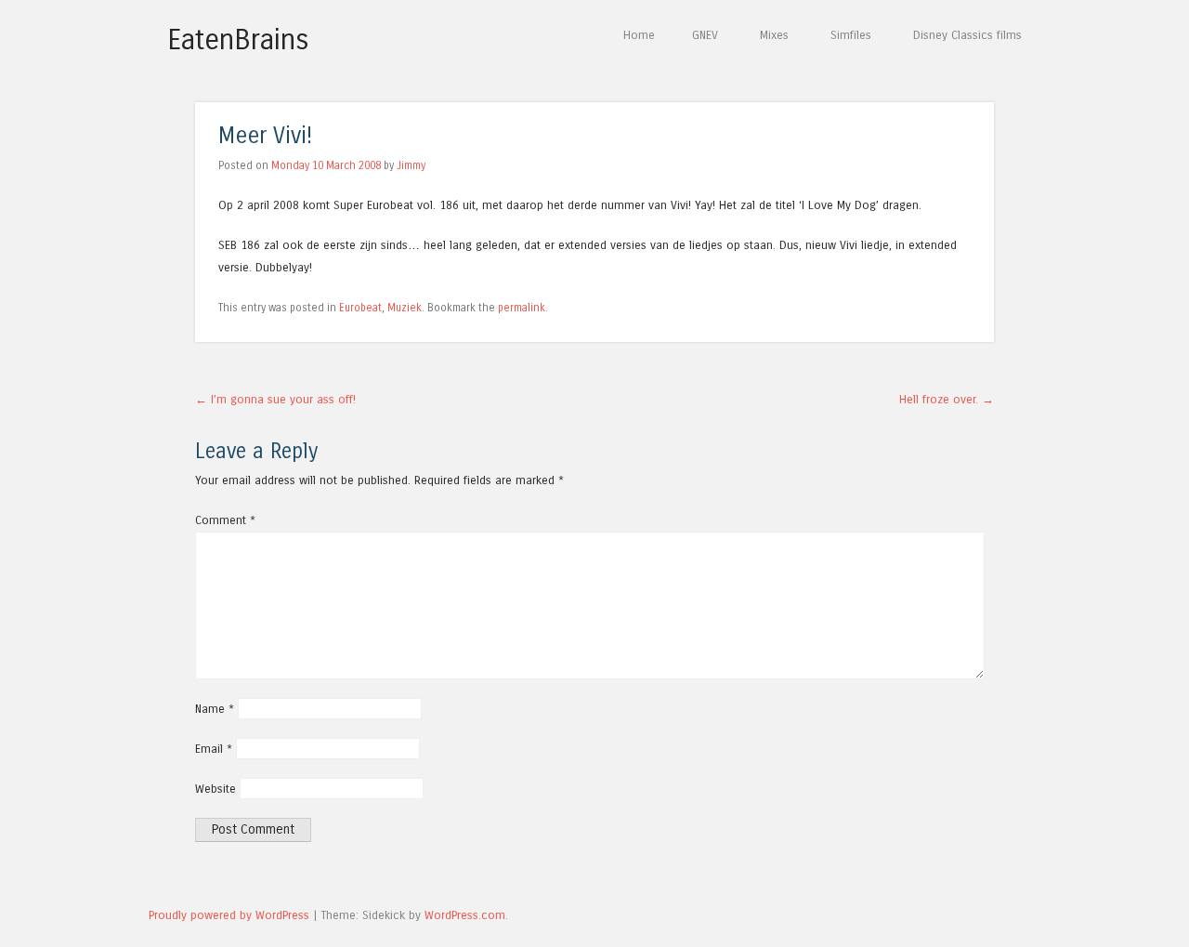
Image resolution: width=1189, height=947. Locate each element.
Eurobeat (360, 307)
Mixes (774, 35)
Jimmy (411, 165)
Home (639, 35)
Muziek (404, 307)
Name (214, 709)
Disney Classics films (967, 35)
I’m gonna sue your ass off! (275, 399)
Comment (225, 520)
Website (215, 789)
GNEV (705, 35)
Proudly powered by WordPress (229, 915)
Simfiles (850, 35)
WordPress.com (465, 915)
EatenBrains (238, 40)
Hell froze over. (946, 399)
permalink (521, 307)
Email (213, 749)
